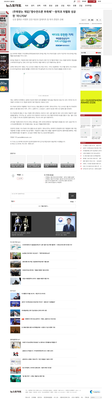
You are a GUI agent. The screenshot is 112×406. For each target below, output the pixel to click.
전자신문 (84, 1)
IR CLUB (56, 397)
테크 (68, 5)
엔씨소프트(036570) (31, 53)
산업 (62, 5)
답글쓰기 (84, 20)
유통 (74, 5)
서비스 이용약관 (75, 397)
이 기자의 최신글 (48, 175)
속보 (26, 5)
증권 (50, 5)
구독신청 (87, 397)
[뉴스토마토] (13, 5)
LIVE (79, 1)
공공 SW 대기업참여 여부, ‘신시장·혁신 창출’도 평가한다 (58, 180)
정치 (32, 5)
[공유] (92, 19)
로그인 (99, 1)
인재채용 (34, 397)
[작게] (100, 19)
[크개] (97, 19)
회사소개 (28, 397)
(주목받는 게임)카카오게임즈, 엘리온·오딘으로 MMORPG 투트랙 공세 (62, 179)
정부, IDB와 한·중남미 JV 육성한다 (53, 182)
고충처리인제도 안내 (65, 397)
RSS (82, 397)
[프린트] (89, 19)
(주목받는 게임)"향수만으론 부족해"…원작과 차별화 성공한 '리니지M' (62, 177)
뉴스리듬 (83, 52)
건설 (80, 5)
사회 (44, 5)
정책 (38, 5)
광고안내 (40, 397)
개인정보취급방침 (48, 397)
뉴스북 (20, 178)
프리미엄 (88, 5)
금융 (56, 5)
